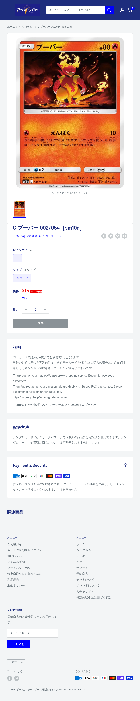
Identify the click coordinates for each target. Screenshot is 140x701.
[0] (129, 10)
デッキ (80, 556)
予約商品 (82, 573)
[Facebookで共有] (103, 236)
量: (15, 309)
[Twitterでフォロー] (16, 678)
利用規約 (13, 579)
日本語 (13, 662)
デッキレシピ (85, 579)
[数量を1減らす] (26, 309)
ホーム (11, 26)
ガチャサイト (85, 591)
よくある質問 (16, 561)
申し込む (18, 644)
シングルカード (86, 550)
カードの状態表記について (24, 550)
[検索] (109, 10)
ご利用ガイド (16, 544)
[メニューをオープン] (9, 10)
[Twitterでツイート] (117, 236)
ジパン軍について (88, 585)
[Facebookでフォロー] (9, 678)
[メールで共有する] (124, 236)
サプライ (82, 567)
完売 (41, 323)
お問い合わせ (16, 556)
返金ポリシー (16, 585)
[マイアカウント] (122, 10)
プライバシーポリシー (21, 567)
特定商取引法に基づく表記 (24, 573)
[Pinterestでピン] (110, 236)
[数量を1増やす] (45, 309)
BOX (79, 561)
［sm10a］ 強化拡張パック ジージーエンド (38, 236)
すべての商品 (26, 26)
